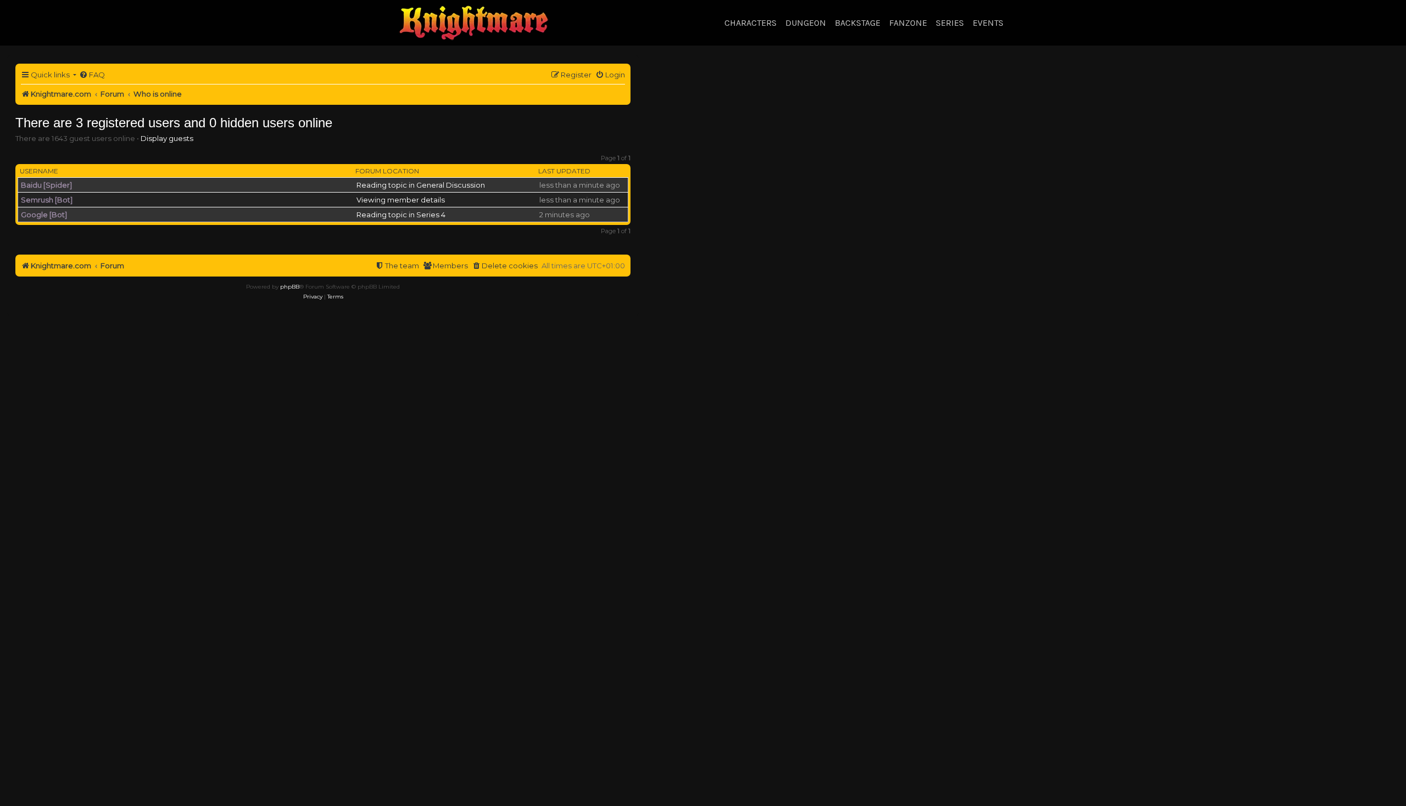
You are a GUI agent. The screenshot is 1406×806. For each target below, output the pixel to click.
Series (950, 23)
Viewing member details (400, 199)
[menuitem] (92, 75)
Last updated (564, 171)
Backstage (857, 23)
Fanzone (908, 23)
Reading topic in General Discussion (420, 185)
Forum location (387, 171)
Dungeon (805, 23)
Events (988, 23)
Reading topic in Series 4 (400, 214)
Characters (750, 23)
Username (39, 171)
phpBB (289, 286)
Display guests (167, 138)
